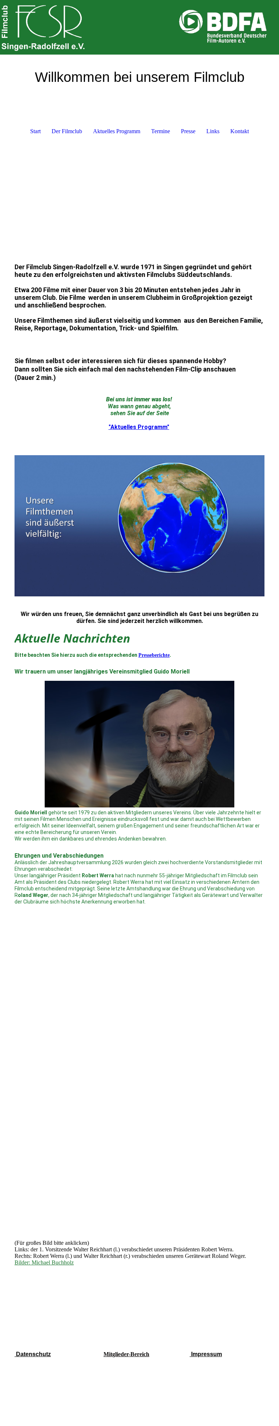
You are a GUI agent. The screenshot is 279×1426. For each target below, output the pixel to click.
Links (212, 131)
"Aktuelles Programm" (139, 427)
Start (35, 131)
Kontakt (239, 131)
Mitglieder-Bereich (126, 1354)
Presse (188, 131)
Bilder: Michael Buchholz (44, 1262)
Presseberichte (154, 655)
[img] (139, 27)
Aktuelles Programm (116, 131)
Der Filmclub (67, 131)
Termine (160, 131)
